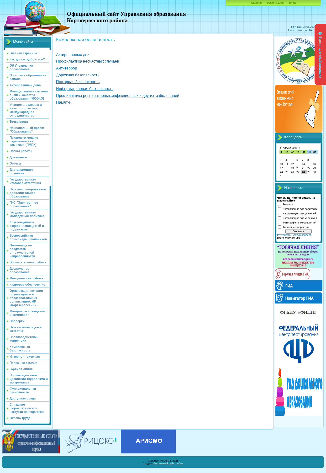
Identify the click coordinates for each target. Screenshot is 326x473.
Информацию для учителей (299, 213)
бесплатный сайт (163, 463)
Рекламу (288, 204)
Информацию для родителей (300, 208)
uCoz (180, 463)
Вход (292, 2)
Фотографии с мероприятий (299, 222)
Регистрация (275, 2)
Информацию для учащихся (300, 218)
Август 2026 (290, 147)
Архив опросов (302, 235)
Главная (256, 2)
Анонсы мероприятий (296, 227)
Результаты (284, 235)
